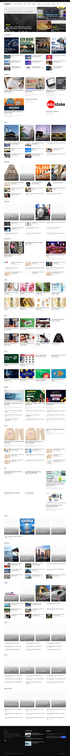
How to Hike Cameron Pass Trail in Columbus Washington (42, 671)
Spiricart (54, 150)
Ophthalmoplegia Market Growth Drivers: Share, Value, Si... (56, 415)
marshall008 (6, 219)
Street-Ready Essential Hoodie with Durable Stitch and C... (11, 178)
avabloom (5, 366)
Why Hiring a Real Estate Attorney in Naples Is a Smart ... (10, 344)
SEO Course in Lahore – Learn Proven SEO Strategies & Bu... (55, 91)
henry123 (5, 494)
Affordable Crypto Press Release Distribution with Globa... (10, 50)
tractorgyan (27, 228)
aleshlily (27, 195)
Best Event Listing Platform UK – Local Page (17, 56)
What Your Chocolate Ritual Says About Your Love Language (26, 598)
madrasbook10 (55, 264)
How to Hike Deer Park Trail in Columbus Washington (34, 675)
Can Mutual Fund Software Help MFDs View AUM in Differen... (59, 460)
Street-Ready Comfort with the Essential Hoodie (58, 455)
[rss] (5, 740)
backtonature (38, 600)
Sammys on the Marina (50, 269)
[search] (65, 4)
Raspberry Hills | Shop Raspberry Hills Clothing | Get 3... (38, 263)
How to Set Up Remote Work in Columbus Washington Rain (56, 678)
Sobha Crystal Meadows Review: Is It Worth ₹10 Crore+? (17, 575)
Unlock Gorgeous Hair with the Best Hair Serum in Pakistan (57, 308)
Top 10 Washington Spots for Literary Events (58, 638)
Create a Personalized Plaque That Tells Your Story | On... (27, 178)
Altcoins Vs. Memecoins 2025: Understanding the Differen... (41, 380)
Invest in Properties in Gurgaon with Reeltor (11, 559)
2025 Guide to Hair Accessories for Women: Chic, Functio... (16, 194)
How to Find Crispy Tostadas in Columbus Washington (14, 678)
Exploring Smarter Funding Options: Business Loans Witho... (57, 320)
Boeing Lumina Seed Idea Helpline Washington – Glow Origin (13, 714)
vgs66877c (33, 184)
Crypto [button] (29, 3)
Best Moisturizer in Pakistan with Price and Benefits (27, 293)
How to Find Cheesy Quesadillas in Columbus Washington (26, 670)
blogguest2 (12, 229)
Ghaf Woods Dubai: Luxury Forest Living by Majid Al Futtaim (37, 564)
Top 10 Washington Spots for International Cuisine (13, 646)
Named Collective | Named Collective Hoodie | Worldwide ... (59, 272)
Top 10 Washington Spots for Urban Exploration (54, 646)
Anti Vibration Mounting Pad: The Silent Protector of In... (27, 365)
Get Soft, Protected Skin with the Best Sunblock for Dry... (42, 308)
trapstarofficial (55, 183)
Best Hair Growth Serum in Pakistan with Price (10, 308)
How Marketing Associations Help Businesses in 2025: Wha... (33, 472)
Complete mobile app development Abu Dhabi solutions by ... (55, 484)
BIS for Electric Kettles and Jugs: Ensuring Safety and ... (42, 532)
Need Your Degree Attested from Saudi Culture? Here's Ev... (27, 344)
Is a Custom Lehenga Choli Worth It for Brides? (54, 193)
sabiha (5, 114)
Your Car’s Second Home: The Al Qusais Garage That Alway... (17, 223)
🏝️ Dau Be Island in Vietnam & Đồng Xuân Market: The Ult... (56, 142)
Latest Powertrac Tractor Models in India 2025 (33, 233)
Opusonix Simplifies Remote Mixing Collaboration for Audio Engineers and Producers (50, 17)
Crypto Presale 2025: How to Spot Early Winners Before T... (27, 380)
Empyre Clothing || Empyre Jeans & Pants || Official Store (16, 272)
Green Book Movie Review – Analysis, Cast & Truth (26, 50)
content (33, 224)
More (58, 3)
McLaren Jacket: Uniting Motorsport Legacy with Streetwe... (41, 177)
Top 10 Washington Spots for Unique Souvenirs (26, 638)
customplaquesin (23, 179)
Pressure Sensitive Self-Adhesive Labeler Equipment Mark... (13, 415)
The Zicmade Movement (55, 343)
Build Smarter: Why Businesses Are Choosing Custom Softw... (54, 506)
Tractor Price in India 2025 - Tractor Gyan (32, 227)
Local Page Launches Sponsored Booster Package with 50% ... (37, 56)
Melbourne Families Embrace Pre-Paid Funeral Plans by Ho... (59, 61)
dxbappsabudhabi (48, 486)
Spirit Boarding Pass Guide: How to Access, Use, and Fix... (16, 154)
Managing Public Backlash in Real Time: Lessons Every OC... (13, 472)
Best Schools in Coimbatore (31, 99)
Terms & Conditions (62, 753)
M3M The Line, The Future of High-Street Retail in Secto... (16, 564)
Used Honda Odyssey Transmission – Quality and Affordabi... (10, 216)
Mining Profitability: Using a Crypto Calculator (57, 380)
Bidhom (22, 560)
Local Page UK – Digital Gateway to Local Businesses (13, 404)
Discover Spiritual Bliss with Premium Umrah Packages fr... (38, 143)
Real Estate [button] (48, 3)
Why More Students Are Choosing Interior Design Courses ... (13, 91)
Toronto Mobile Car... (55, 219)
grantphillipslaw (53, 321)
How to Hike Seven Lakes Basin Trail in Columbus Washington (34, 682)
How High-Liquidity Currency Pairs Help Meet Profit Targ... (11, 380)
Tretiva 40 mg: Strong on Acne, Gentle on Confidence (11, 293)
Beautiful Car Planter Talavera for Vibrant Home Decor (16, 609)
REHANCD (53, 179)
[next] (35, 19)
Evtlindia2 (22, 533)
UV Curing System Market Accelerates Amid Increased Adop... (13, 537)
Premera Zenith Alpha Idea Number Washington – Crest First (42, 703)
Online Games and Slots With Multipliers (53, 603)
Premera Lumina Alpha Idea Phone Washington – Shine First (55, 718)
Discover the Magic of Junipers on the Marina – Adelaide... (35, 267)
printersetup (53, 600)
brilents (6, 139)
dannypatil (37, 357)
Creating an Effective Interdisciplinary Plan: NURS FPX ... (38, 734)
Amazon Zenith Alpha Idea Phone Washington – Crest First (35, 713)
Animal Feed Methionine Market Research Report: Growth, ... (35, 411)
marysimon (33, 565)
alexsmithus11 (6, 381)
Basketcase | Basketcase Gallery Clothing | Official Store (14, 442)
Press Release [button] (19, 3)
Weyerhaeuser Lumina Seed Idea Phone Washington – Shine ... (13, 710)
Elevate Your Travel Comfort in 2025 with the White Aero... (59, 149)
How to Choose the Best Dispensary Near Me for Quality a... (59, 615)
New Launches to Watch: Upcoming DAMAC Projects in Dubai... (42, 558)
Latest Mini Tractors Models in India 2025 (53, 227)
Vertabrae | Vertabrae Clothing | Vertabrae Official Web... (37, 183)
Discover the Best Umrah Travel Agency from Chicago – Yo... (11, 138)
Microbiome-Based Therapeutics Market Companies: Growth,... (13, 411)
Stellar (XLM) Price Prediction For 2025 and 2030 (11, 365)
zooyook (33, 150)
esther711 (21, 381)
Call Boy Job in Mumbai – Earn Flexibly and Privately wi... (11, 532)
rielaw (21, 330)
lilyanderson (38, 219)
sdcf (5, 533)
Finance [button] (38, 3)
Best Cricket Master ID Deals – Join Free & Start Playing (59, 263)
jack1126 (6, 538)
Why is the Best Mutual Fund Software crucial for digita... (35, 460)
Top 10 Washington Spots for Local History (54, 649)
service (12, 616)
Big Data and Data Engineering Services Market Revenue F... (56, 419)
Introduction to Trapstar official (58, 182)
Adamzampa (12, 224)
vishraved (22, 139)
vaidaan (12, 195)
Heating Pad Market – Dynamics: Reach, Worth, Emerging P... (58, 356)
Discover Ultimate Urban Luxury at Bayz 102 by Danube (58, 559)
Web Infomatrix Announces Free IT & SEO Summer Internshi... (57, 50)
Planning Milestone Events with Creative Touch (55, 255)
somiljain (37, 329)
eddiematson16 (38, 560)
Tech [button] (43, 3)
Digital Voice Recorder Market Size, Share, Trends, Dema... (56, 222)
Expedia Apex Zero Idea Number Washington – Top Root (14, 717)
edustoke (26, 100)
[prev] (6, 19)
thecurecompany (55, 616)
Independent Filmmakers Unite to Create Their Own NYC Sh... (37, 61)
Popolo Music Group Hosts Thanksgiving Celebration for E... (16, 67)
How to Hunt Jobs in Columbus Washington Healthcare (58, 671)
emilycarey (22, 219)
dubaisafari (12, 150)
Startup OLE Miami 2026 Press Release (59, 55)
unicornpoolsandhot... (14, 605)
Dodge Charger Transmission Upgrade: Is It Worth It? (27, 217)
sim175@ (5, 257)
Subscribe (63, 737)
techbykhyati (48, 507)
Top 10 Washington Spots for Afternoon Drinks (12, 649)
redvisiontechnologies (35, 451)
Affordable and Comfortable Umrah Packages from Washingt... (42, 137)
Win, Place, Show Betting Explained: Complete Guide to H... (42, 50)
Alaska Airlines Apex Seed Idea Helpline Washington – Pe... (35, 717)
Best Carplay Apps (29, 492)
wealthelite (27, 455)
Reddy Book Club (27, 245)
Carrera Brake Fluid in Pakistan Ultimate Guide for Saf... (38, 223)
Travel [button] (25, 3)
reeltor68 (6, 560)
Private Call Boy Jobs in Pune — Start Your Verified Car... (56, 569)
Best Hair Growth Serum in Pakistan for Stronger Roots (27, 308)
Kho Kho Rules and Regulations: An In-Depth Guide (17, 263)
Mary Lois (6, 600)
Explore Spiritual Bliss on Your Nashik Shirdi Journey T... (27, 138)
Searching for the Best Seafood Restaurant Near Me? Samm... (55, 268)
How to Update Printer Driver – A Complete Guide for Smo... (58, 598)
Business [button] (34, 3)
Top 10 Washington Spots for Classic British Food (34, 646)
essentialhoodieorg (7, 179)
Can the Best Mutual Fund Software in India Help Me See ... (35, 454)
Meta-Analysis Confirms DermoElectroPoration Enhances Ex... (38, 67)
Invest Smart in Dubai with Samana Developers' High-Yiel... (16, 570)
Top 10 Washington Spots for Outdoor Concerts (42, 638)
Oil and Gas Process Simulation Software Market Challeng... (11, 419)
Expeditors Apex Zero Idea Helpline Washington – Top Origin (57, 703)
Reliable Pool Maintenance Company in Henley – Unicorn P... (17, 604)
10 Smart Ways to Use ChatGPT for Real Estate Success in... (38, 570)
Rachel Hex (37, 179)
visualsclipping (34, 605)
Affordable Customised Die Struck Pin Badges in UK (10, 598)
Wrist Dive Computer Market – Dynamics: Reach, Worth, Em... (41, 356)
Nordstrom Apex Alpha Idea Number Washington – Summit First (56, 710)
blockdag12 (52, 381)
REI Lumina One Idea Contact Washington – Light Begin (55, 713)
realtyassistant (13, 565)
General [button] (53, 3)
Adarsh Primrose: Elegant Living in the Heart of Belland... (59, 575)
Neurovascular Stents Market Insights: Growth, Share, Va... (56, 410)
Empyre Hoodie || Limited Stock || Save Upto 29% (58, 178)
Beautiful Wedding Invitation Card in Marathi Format (55, 608)
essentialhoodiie (55, 456)
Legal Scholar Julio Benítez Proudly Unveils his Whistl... (58, 29)
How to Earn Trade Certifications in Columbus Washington (10, 670)
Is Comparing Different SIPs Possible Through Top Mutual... (38, 449)
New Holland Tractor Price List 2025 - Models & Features (56, 233)
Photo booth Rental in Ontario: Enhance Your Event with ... (38, 272)
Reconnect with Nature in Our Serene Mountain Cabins (42, 598)
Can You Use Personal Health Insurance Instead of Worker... (27, 329)
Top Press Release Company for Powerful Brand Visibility (58, 67)
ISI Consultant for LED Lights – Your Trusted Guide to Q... (27, 532)
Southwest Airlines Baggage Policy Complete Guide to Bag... (37, 154)
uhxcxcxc (12, 184)
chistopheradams (48, 257)
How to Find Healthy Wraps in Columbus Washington (13, 675)
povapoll (12, 576)
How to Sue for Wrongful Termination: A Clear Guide (43, 344)
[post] (20, 19)
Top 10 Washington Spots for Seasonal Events (11, 638)
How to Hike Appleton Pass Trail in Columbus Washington (35, 678)
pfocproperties (13, 571)
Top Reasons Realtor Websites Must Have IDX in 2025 (27, 559)
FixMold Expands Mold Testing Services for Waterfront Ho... (16, 61)
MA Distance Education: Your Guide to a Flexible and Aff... (34, 91)
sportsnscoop (13, 264)
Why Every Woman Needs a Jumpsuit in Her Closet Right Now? (35, 194)
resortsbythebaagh (54, 139)
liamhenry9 (48, 604)
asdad (52, 344)
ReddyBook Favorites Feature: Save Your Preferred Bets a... (55, 404)
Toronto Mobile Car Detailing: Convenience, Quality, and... (58, 217)
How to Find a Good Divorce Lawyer (42, 328)
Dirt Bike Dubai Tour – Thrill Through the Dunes (17, 149)
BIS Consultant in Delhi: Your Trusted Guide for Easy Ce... (58, 532)
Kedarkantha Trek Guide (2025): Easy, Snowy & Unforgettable (17, 143)
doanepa (5, 330)
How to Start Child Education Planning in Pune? (55, 430)
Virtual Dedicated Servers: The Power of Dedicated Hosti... (17, 615)
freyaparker (5, 310)
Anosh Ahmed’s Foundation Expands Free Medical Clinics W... (38, 615)
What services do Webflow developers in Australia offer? (17, 228)
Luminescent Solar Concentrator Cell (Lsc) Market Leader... (33, 415)
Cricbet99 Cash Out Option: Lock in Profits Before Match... (35, 404)
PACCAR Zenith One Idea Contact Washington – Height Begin (34, 710)
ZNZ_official (22, 600)
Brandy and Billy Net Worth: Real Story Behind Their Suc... (13, 255)
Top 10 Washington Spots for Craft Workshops (33, 649)
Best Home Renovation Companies (12, 492)
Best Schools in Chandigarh (52, 111)
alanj (4, 474)
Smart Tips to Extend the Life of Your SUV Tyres (42, 217)
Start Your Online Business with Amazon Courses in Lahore (13, 112)
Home (15, 3)
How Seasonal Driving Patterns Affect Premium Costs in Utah (17, 449)
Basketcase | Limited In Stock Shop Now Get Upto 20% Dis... (17, 183)
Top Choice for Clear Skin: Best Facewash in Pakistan (57, 293)
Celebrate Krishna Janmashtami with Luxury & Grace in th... (58, 138)
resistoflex (21, 366)
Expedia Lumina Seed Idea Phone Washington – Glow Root (11, 704)
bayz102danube (54, 560)
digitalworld (48, 223)
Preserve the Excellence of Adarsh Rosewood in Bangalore (37, 575)
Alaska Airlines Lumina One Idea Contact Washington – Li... (27, 704)
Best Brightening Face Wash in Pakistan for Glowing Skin (43, 293)
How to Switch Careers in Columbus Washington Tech (55, 675)
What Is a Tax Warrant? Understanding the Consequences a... (11, 329)
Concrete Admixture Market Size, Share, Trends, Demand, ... (56, 564)
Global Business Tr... (7, 412)
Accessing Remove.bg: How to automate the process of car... (37, 604)
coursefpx (33, 735)
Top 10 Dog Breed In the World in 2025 (11, 267)
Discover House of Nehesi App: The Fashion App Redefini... (43, 29)
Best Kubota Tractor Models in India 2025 (11, 233)
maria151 (12, 451)
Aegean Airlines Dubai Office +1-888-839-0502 (38, 149)
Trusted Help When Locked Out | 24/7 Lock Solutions (38, 609)
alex (38, 30)
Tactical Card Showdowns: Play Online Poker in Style (34, 243)
